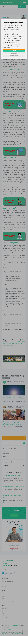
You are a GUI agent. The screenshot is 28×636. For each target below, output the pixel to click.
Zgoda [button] (14, 50)
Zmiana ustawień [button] (14, 55)
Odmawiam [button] (14, 53)
